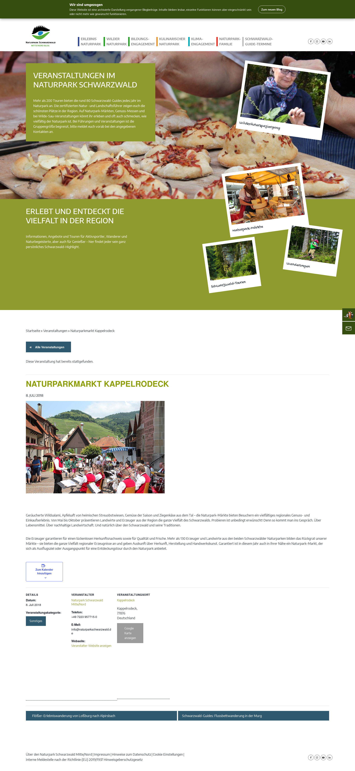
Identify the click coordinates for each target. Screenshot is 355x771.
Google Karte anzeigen (130, 633)
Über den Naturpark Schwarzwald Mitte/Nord (59, 754)
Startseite (33, 330)
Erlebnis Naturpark (91, 41)
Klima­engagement (203, 41)
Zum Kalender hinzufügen (44, 571)
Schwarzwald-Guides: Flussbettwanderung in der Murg (222, 716)
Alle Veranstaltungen (49, 347)
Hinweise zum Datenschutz (131, 754)
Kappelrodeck (126, 600)
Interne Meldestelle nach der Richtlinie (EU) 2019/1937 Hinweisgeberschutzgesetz (84, 759)
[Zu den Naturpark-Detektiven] (349, 315)
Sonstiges (36, 621)
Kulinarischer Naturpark (172, 41)
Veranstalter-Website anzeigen (91, 646)
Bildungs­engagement (143, 41)
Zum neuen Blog (271, 9)
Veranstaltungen (55, 330)
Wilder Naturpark (116, 41)
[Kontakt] (348, 328)
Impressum (102, 754)
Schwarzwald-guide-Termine (259, 41)
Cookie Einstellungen (168, 754)
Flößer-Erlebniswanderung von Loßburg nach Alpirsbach (73, 716)
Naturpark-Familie (230, 41)
